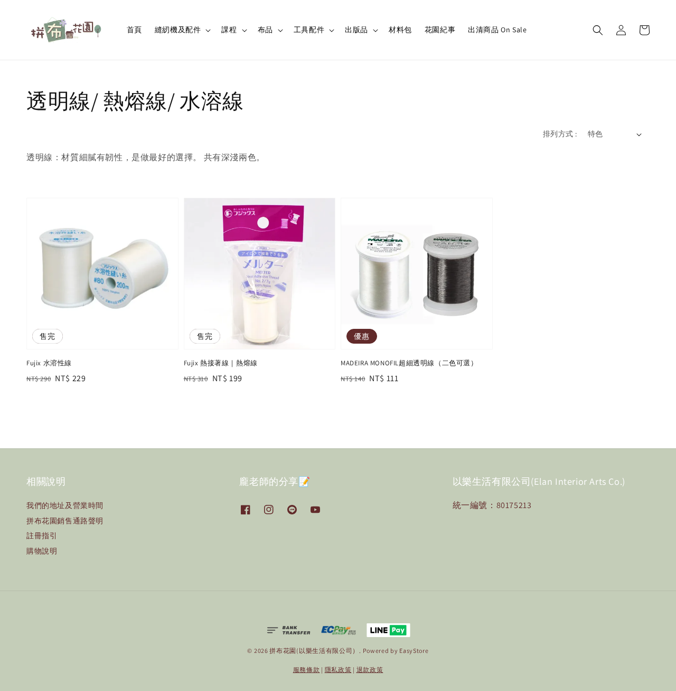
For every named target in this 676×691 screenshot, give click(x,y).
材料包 (400, 29)
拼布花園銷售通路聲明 (65, 521)
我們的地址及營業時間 (65, 505)
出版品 (356, 29)
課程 (229, 29)
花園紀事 (440, 29)
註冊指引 (41, 535)
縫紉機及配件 (178, 29)
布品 (265, 29)
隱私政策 (338, 670)
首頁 (134, 29)
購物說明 (41, 551)
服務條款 (306, 670)
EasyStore (413, 651)
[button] (597, 30)
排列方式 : (560, 134)
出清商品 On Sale (497, 29)
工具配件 (309, 29)
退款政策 (369, 670)
